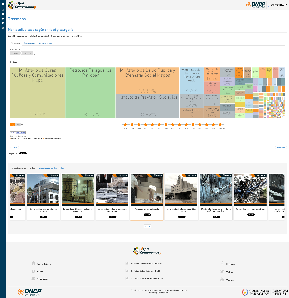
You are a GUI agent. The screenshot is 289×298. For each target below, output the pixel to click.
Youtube (230, 280)
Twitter (229, 272)
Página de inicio (44, 264)
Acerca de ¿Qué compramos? (159, 292)
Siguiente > (281, 147)
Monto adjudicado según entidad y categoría (40, 29)
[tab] (23, 167)
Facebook (230, 264)
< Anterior (13, 147)
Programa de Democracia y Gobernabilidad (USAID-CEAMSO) (165, 290)
